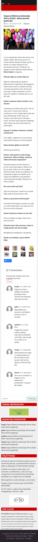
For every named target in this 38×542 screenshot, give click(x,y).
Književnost (8, 519)
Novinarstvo (26, 524)
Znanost (3, 529)
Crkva (22, 524)
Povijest (30, 514)
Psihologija (8, 526)
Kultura (27, 516)
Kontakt (28, 538)
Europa (29, 521)
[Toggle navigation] (5, 8)
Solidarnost (7, 529)
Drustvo (16, 529)
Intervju (5, 524)
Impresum (20, 538)
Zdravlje (31, 524)
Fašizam (34, 521)
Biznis (14, 519)
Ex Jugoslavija (18, 521)
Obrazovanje (18, 526)
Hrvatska (5, 513)
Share (8, 261)
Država (12, 514)
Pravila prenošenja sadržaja (15, 536)
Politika (18, 514)
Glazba (15, 524)
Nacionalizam (10, 524)
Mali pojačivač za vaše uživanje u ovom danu (18, 480)
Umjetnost (31, 526)
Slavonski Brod (20, 516)
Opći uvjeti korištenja (27, 533)
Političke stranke (29, 519)
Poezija (12, 526)
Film (2, 524)
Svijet (31, 516)
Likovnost (3, 526)
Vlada (24, 521)
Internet (12, 529)
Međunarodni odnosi (7, 521)
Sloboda (20, 529)
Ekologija (23, 526)
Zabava (26, 526)
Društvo (25, 514)
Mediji (3, 519)
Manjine (19, 524)
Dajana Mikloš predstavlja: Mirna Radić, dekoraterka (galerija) (17, 437)
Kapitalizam (20, 519)
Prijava (9, 281)
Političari (3, 516)
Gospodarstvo (11, 516)
